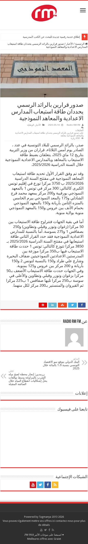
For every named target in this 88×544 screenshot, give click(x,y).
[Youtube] (33, 485)
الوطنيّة (30, 125)
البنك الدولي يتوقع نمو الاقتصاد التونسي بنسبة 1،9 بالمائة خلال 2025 (61, 363)
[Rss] (55, 485)
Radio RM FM (73, 125)
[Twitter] (40, 485)
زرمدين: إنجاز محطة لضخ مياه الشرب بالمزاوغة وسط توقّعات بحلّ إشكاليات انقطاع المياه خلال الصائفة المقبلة (28, 378)
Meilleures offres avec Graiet (44, 538)
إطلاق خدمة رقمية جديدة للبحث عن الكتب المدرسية (51, 36)
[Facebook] (47, 485)
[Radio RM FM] (44, 12)
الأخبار (69, 43)
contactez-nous (64, 520)
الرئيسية (80, 43)
